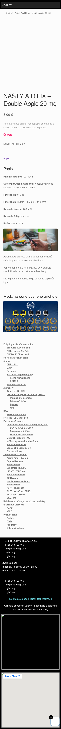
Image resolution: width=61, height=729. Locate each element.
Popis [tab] (6, 158)
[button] (5, 5)
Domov (9, 12)
